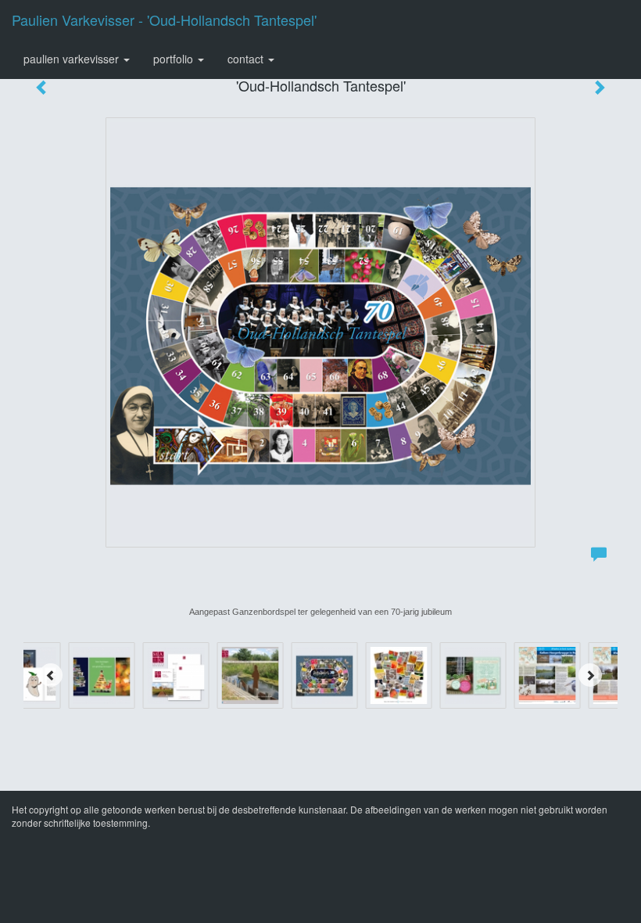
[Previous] (51, 675)
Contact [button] (247, 58)
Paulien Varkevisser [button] (72, 58)
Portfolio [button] (174, 58)
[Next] (590, 675)
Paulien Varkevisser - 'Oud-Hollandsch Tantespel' (164, 19)
